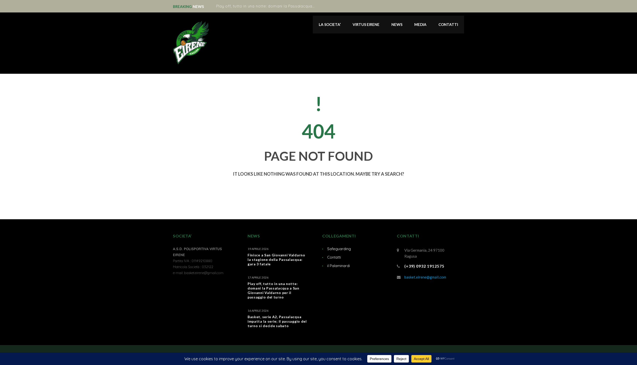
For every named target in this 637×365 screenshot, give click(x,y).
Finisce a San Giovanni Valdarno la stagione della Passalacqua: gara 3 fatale (276, 259)
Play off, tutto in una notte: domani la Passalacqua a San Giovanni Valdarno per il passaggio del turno (313, 6)
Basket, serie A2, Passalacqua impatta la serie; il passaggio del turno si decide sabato (277, 321)
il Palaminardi (338, 265)
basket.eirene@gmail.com (425, 277)
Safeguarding (339, 248)
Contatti (334, 257)
